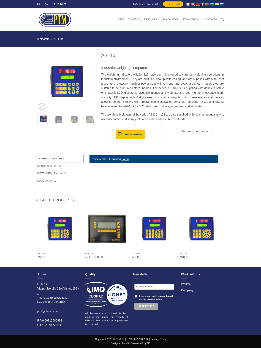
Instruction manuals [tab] (51, 173)
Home (120, 19)
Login (125, 159)
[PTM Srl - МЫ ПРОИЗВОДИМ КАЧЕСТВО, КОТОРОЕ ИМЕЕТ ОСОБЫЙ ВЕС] (55, 19)
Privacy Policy (158, 339)
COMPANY (134, 19)
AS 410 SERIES (94, 257)
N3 (127, 343)
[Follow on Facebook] (55, 4)
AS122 (183, 257)
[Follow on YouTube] (65, 4)
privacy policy (154, 299)
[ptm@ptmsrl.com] (39, 4)
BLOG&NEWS (170, 19)
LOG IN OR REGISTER (145, 3)
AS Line (58, 39)
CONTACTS (210, 19)
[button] (222, 19)
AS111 (135, 257)
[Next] (90, 81)
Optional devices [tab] (49, 166)
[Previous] (43, 81)
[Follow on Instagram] (58, 4)
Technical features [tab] (50, 158)
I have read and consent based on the (156, 297)
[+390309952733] (47, 4)
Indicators (43, 39)
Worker (185, 284)
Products (150, 19)
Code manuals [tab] (46, 181)
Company (187, 290)
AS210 (41, 257)
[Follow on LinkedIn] (61, 4)
